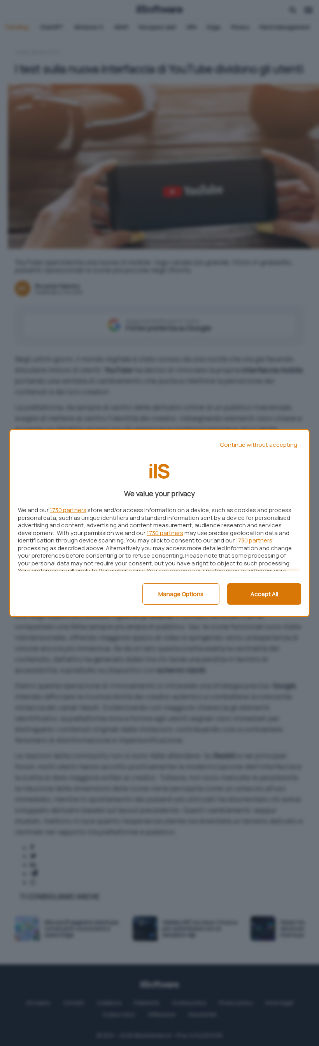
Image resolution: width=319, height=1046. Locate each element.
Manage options (180, 594)
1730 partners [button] (68, 510)
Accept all (264, 594)
